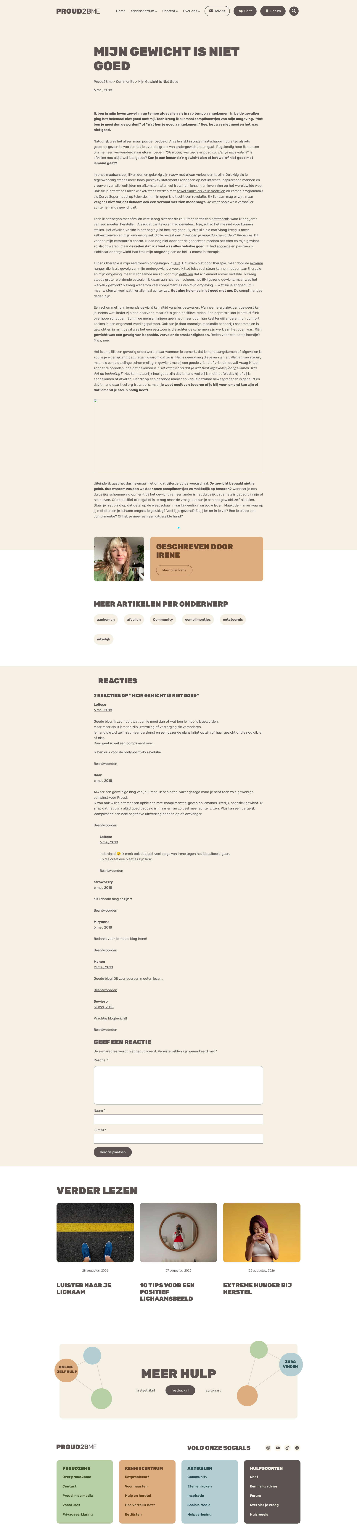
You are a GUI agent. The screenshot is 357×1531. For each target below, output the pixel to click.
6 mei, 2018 (103, 710)
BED (176, 263)
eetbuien (186, 274)
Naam (99, 1111)
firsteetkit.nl (145, 1390)
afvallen (134, 620)
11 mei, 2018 (103, 967)
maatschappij (212, 141)
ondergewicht (187, 147)
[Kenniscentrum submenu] (156, 11)
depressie (221, 313)
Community (163, 620)
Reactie (101, 1060)
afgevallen (169, 113)
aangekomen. (217, 113)
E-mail (100, 1130)
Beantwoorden (105, 764)
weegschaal (161, 505)
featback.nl (180, 1390)
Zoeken (207, 22)
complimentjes (207, 119)
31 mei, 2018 (104, 1007)
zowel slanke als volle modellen (201, 191)
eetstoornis (220, 219)
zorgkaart (213, 1390)
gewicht (125, 207)
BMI (205, 280)
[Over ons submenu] (199, 11)
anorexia (223, 246)
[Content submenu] (177, 11)
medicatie (210, 324)
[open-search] (294, 11)
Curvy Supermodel (113, 197)
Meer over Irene (174, 570)
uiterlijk (103, 639)
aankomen (106, 620)
